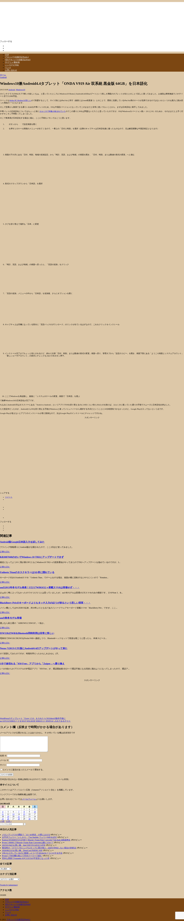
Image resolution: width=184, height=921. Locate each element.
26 (8, 819)
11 (3, 814)
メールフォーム (29, 799)
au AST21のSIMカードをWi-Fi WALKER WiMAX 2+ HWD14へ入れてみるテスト (35, 721)
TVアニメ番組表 (12, 62)
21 (19, 816)
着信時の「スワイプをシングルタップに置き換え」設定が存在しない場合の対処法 (39, 848)
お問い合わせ (11, 70)
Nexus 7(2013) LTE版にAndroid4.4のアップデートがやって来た (33, 648)
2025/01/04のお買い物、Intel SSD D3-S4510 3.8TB (23, 845)
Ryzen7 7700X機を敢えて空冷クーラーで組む (22, 856)
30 (29, 819)
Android (11, 90)
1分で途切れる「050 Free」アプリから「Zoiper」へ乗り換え (32, 663)
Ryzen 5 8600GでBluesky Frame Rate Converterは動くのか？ (27, 842)
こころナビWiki (12, 65)
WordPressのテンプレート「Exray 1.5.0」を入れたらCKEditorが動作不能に (33, 718)
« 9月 (2, 821)
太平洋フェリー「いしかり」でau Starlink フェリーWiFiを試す (29, 837)
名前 (3, 756)
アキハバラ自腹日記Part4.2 (17, 57)
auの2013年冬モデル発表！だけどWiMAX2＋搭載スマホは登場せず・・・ (39, 587)
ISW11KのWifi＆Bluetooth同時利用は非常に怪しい (27, 633)
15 (24, 814)
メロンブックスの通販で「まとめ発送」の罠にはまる (26, 835)
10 (35, 812)
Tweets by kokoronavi (9, 885)
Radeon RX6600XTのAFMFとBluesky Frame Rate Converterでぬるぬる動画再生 (36, 840)
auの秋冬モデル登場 (11, 618)
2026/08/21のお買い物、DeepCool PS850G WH (22, 850)
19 (8, 816)
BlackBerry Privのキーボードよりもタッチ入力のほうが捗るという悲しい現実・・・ (45, 602)
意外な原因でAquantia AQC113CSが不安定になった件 (25, 858)
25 (3, 819)
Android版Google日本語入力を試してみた (22, 542)
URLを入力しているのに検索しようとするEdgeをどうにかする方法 (32, 853)
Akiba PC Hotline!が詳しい (20, 100)
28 (19, 819)
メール (4, 760)
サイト (3, 765)
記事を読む (5, 552)
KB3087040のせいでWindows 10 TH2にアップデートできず (32, 557)
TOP (7, 55)
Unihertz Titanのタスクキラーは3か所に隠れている (27, 572)
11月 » (9, 821)
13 (13, 814)
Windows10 (20, 90)
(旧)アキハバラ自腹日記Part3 (17, 60)
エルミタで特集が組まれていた (52, 111)
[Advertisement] (92, 436)
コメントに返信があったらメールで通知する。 (24, 770)
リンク (8, 68)
